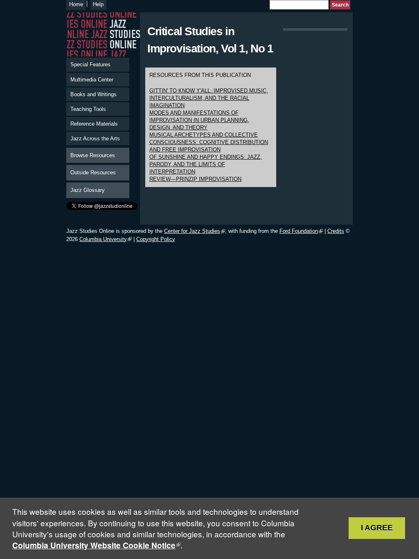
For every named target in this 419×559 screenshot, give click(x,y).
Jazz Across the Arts (95, 138)
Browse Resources (92, 155)
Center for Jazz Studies (192, 231)
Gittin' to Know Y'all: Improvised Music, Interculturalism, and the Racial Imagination (208, 98)
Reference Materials (94, 124)
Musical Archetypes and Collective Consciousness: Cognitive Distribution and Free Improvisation (208, 142)
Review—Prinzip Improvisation (195, 179)
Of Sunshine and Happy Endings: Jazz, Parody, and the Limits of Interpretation (205, 164)
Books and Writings (93, 94)
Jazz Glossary (87, 190)
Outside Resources (93, 172)
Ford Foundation (298, 231)
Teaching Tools (88, 109)
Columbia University (103, 239)
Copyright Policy (155, 239)
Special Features (90, 64)
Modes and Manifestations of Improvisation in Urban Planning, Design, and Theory (199, 120)
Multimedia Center (91, 80)
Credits (335, 231)
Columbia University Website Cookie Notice (94, 545)
